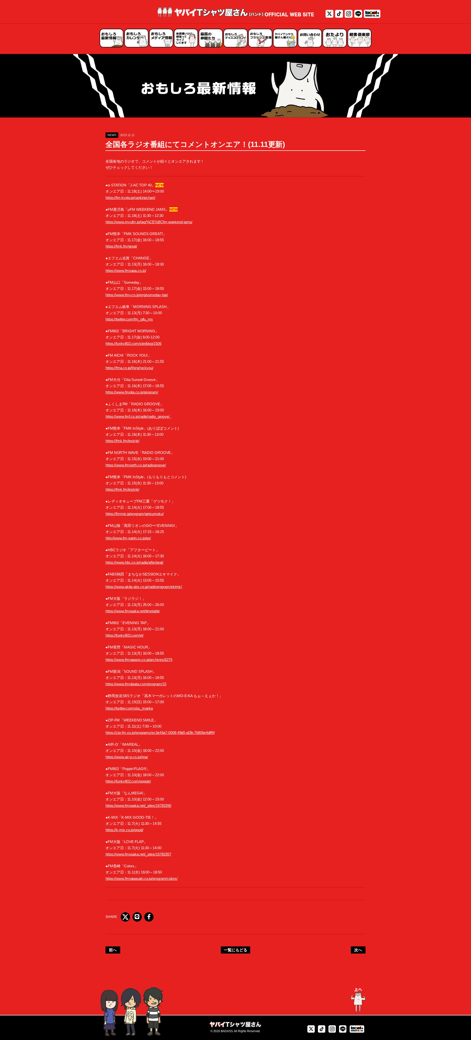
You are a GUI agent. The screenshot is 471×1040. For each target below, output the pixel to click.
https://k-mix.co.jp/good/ (124, 830)
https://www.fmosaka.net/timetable (132, 611)
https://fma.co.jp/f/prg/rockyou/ (129, 368)
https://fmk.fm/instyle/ (122, 441)
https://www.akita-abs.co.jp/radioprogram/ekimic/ (143, 587)
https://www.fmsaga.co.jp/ (125, 270)
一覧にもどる (235, 950)
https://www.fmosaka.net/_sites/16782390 (138, 805)
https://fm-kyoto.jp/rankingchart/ (130, 198)
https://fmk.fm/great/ (121, 246)
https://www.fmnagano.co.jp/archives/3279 (138, 660)
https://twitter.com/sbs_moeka (129, 708)
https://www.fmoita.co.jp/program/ (131, 392)
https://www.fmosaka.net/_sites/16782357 (138, 854)
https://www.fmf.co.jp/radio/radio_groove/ (138, 416)
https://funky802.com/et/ (124, 635)
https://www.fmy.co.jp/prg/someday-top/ (136, 295)
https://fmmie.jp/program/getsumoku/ (134, 514)
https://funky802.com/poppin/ (128, 781)
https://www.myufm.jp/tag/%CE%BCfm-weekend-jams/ (148, 222)
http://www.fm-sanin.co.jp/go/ (128, 538)
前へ (113, 950)
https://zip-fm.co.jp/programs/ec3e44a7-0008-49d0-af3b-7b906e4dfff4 (159, 733)
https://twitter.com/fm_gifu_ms (129, 319)
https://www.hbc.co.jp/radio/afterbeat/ (134, 562)
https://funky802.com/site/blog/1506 (133, 343)
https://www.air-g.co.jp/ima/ (126, 757)
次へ (358, 950)
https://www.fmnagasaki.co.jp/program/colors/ (141, 878)
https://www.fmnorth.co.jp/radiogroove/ (135, 465)
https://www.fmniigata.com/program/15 (135, 684)
